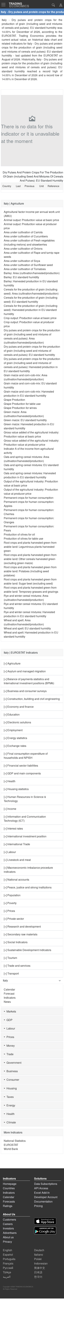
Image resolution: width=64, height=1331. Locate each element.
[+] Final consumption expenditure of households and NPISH (26, 756)
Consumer (12, 1080)
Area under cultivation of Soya (22, 261)
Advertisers (10, 1233)
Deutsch (39, 1250)
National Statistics (15, 1141)
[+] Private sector (14, 919)
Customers (9, 1219)
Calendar (9, 989)
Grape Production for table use (22, 404)
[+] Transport (11, 973)
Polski (38, 1259)
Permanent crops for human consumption (28, 498)
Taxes (9, 1097)
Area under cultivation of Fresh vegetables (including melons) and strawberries (29, 242)
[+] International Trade (17, 844)
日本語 (38, 1272)
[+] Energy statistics (15, 738)
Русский (8, 1268)
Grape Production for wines (20, 408)
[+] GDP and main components (22, 773)
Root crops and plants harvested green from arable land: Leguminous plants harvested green (30, 547)
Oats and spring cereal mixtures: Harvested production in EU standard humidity (30, 475)
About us (8, 1237)
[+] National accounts (16, 879)
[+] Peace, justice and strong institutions (28, 887)
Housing (11, 1088)
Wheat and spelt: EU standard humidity (27, 628)
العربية (6, 1277)
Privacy (7, 1242)
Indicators (10, 998)
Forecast (9, 993)
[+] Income (10, 809)
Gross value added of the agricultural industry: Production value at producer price (31, 443)
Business (11, 1071)
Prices (9, 1037)
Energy (10, 1105)
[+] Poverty (10, 903)
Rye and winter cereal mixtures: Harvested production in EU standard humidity (29, 614)
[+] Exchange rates (15, 746)
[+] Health (9, 781)
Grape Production (14, 400)
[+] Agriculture (12, 663)
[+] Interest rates (13, 828)
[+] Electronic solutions (17, 722)
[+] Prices (9, 911)
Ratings (7, 1206)
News (7, 1002)
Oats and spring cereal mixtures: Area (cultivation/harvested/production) (26, 459)
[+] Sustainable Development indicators (27, 950)
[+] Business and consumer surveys (25, 691)
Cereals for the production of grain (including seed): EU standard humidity (30, 300)
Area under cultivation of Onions (23, 248)
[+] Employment (13, 730)
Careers (8, 1224)
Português (9, 1259)
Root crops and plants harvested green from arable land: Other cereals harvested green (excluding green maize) (30, 559)
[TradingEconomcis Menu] (4, 4)
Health (10, 1114)
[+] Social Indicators (15, 942)
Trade (9, 1054)
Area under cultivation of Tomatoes (25, 269)
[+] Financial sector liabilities (21, 765)
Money (10, 1046)
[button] (61, 5)
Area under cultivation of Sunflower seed (28, 265)
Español (8, 1254)
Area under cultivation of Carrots (23, 232)
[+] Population (12, 895)
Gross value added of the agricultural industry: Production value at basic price (31, 434)
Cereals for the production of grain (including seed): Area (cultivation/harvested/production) (31, 291)
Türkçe (7, 1272)
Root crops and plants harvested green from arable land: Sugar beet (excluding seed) (30, 581)
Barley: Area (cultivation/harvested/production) (32, 273)
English (7, 1250)
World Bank (11, 1149)
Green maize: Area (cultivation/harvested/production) (24, 414)
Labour (10, 1028)
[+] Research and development (22, 926)
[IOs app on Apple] (45, 1221)
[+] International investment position (25, 836)
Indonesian (41, 1263)
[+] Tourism (10, 958)
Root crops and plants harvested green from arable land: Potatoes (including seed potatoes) (30, 571)
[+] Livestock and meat (17, 860)
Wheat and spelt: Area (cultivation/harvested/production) (24, 622)
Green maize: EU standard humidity (25, 420)
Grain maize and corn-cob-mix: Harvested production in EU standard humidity (29, 393)
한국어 (38, 1277)
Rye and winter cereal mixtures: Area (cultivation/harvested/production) (26, 598)
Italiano (38, 1254)
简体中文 (39, 1268)
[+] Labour (10, 852)
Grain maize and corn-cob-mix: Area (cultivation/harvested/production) (25, 377)
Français (8, 1263)
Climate (10, 1122)
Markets (10, 1011)
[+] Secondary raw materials (20, 934)
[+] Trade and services (17, 966)
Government (13, 1063)
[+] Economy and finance (19, 707)
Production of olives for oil (19, 534)
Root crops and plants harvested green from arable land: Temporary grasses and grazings (31, 590)
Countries (9, 1188)
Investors (8, 1228)
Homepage (9, 1184)
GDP (8, 1020)
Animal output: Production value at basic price (31, 220)
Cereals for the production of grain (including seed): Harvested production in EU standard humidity (30, 310)
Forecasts (9, 1201)
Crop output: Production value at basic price (30, 318)
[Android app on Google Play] (45, 1230)
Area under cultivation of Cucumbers (26, 236)
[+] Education (12, 714)
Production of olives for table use (23, 538)
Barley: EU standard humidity (21, 277)
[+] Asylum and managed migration (25, 671)
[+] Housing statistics (16, 789)
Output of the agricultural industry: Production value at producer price (31, 492)
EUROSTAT (51, 55)
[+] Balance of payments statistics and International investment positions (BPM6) (29, 681)
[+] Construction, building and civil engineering (32, 699)
